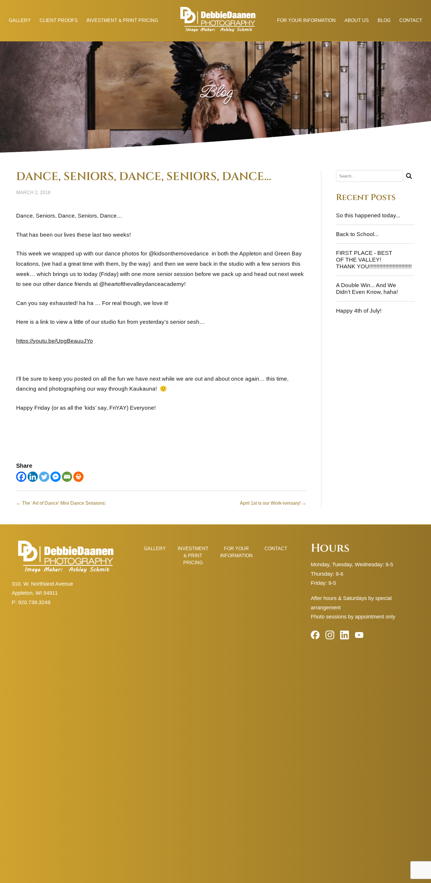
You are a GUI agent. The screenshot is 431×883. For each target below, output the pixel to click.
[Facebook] (21, 477)
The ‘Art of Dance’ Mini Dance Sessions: (61, 503)
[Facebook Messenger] (55, 477)
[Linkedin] (33, 477)
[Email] (67, 477)
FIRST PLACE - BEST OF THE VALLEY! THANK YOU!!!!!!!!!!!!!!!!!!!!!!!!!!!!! (374, 260)
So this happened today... (368, 215)
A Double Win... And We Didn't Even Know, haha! (367, 288)
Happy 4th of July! (358, 311)
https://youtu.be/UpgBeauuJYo (54, 341)
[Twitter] (44, 477)
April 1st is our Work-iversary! (273, 503)
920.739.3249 (34, 602)
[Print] (78, 477)
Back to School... (357, 234)
